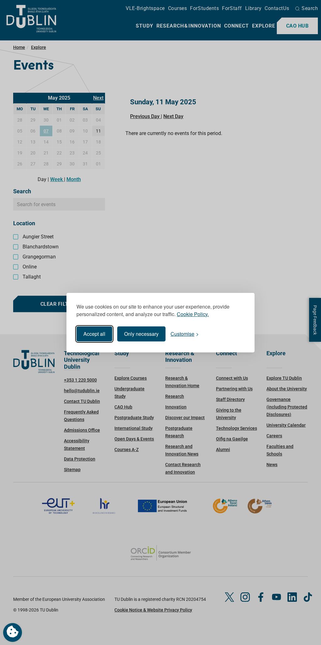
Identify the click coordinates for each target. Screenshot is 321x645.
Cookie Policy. (193, 314)
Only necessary (141, 333)
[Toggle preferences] (12, 632)
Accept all (94, 333)
